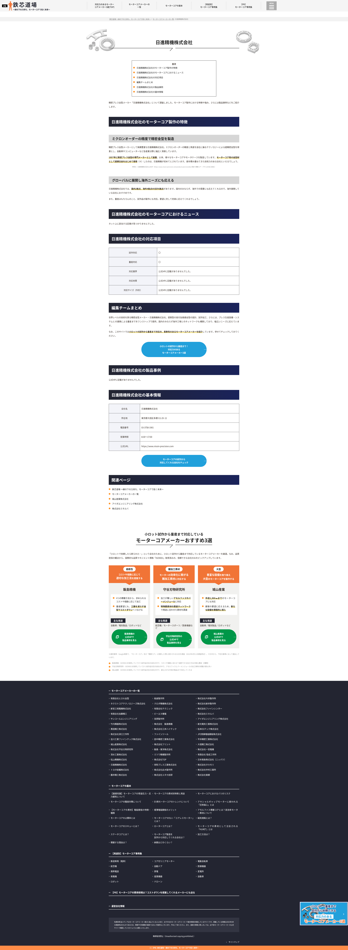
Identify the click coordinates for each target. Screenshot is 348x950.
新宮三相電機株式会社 (121, 708)
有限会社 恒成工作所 (207, 754)
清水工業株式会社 (119, 754)
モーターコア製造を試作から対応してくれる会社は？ (169, 836)
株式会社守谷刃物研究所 (122, 749)
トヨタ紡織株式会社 (120, 769)
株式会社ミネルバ (120, 508)
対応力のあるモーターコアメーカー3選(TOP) (104, 5)
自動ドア (158, 866)
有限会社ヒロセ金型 (120, 698)
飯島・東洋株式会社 (163, 749)
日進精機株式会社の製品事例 (150, 87)
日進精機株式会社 (119, 764)
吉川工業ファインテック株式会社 (126, 739)
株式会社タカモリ (206, 764)
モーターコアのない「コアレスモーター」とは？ (174, 819)
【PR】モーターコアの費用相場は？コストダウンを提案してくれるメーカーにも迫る (153, 892)
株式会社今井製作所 (207, 698)
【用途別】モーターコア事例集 (208, 5)
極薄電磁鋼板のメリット (165, 809)
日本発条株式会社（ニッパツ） (212, 759)
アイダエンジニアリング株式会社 (127, 503)
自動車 (201, 876)
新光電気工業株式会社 (208, 723)
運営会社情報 (118, 906)
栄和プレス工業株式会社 (165, 764)
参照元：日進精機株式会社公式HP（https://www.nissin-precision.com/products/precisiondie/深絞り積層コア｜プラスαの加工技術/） (174, 167)
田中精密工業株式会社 (164, 739)
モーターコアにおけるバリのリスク (214, 793)
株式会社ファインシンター (210, 708)
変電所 (201, 871)
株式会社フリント (162, 744)
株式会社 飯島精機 (163, 723)
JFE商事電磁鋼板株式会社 (209, 734)
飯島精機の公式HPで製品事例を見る (129, 637)
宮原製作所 (159, 718)
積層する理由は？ (119, 842)
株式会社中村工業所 (207, 769)
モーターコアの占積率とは (123, 817)
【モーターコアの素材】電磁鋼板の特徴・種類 (131, 811)
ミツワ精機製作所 (162, 754)
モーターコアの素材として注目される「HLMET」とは (218, 828)
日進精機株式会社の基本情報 (150, 91)
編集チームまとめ (145, 82)
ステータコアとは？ (120, 834)
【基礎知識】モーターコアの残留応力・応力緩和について (131, 795)
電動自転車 (203, 861)
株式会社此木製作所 (163, 769)
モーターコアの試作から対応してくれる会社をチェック (174, 461)
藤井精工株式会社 (119, 774)
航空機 (114, 866)
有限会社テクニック (163, 708)
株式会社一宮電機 (206, 749)
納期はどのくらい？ (163, 842)
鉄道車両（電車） (119, 861)
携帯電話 (115, 871)
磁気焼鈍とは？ (205, 817)
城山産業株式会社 (120, 498)
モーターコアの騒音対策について (126, 801)
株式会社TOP (160, 759)
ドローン (158, 881)
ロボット (115, 881)
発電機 (114, 876)
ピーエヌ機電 (160, 713)
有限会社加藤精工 (119, 713)
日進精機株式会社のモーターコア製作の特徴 (157, 67)
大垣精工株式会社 (206, 744)
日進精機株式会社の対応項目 (150, 77)
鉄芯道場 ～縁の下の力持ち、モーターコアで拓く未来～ (138, 489)
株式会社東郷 (204, 774)
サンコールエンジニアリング (124, 718)
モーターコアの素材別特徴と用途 (169, 793)
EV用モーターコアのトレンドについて (171, 801)
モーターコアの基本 (174, 5)
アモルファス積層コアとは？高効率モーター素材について (218, 811)
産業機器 (158, 876)
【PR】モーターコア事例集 (243, 5)
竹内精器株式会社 (119, 723)
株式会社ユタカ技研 (163, 774)
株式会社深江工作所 (120, 734)
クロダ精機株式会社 (163, 703)
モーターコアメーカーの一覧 (139, 5)
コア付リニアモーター (164, 861)
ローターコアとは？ (163, 826)
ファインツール (161, 734)
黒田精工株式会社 (119, 728)
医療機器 (202, 866)
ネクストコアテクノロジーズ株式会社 (128, 703)
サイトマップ (234, 942)
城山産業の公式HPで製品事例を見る (219, 637)
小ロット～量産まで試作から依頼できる (324, 914)
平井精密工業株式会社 (208, 739)
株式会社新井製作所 (207, 703)
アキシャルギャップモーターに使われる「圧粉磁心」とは (218, 803)
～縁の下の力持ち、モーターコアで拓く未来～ (31, 6)
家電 (156, 871)
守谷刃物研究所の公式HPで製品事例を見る (174, 639)
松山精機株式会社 (119, 759)
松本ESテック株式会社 (208, 728)
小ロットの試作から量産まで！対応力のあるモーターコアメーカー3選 (174, 349)
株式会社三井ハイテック (165, 728)
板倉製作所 (159, 698)
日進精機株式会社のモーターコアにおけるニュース (160, 72)
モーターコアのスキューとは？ (125, 826)
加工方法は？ (204, 834)
